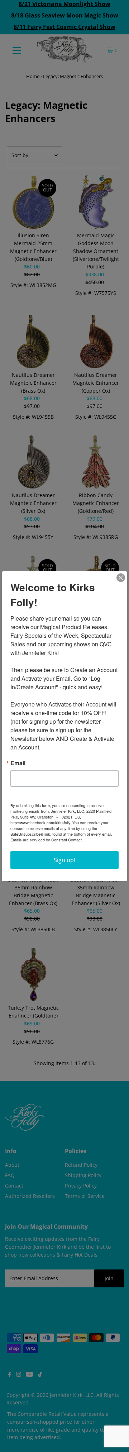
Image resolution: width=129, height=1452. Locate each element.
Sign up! (64, 860)
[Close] (120, 577)
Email (17, 763)
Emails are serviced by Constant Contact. (46, 839)
